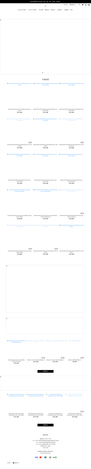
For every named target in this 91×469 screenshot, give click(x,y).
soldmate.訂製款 (22, 9)
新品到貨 (41, 9)
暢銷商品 (47, 9)
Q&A (71, 9)
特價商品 (66, 9)
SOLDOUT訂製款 (32, 9)
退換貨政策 (44, 451)
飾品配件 (59, 9)
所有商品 (53, 9)
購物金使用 (50, 451)
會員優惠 (40, 451)
